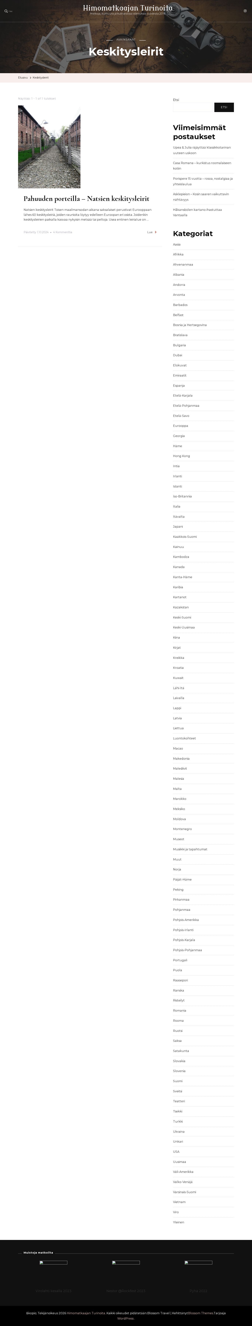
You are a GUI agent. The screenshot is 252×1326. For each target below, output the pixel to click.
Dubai (177, 355)
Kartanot (180, 597)
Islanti (177, 486)
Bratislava (180, 335)
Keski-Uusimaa (184, 627)
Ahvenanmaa (183, 264)
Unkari (178, 1141)
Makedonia (181, 758)
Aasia (177, 244)
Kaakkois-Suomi (185, 537)
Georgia (179, 436)
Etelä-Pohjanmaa (186, 405)
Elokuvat (180, 365)
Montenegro (182, 829)
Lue (150, 232)
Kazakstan (181, 607)
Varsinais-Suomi (184, 1192)
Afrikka (178, 254)
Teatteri (179, 1101)
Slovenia (179, 1071)
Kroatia (178, 668)
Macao (178, 748)
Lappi (177, 708)
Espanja (179, 385)
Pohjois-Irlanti (183, 930)
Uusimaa (179, 1162)
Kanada (179, 567)
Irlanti (177, 476)
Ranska (178, 990)
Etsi (176, 100)
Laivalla (178, 698)
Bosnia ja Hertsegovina (190, 325)
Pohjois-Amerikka (186, 920)
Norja (177, 869)
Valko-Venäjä (183, 1182)
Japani (178, 526)
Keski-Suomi (182, 617)
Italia (176, 506)
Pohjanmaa (181, 910)
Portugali (180, 960)
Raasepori (180, 980)
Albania (178, 274)
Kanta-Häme (182, 577)
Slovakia (179, 1061)
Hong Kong (181, 456)
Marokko (179, 799)
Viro (176, 1212)
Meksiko (179, 809)
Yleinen (178, 1222)
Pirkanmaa (181, 899)
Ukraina (179, 1131)
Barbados (180, 305)
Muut (177, 859)
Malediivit (180, 768)
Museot (178, 839)
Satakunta (181, 1051)
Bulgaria (179, 345)
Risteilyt (179, 1000)
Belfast (178, 315)
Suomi (177, 1081)
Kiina (176, 637)
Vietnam (179, 1202)
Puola (177, 970)
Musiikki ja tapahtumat (190, 849)
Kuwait (178, 678)
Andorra (179, 285)
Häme (177, 446)
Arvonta (179, 295)
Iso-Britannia (182, 496)
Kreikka (178, 658)
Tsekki (177, 1111)
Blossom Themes (200, 1313)
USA (176, 1152)
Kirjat (177, 647)
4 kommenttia (62, 232)
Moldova (179, 819)
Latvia (177, 718)
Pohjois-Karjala (184, 940)
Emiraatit (180, 375)
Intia (176, 466)
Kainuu (178, 547)
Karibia (178, 587)
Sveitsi (177, 1091)
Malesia (178, 778)
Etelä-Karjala (183, 395)
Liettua (178, 728)
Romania (179, 1010)
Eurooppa (180, 426)
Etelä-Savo (181, 416)
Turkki (178, 1121)
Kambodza (181, 557)
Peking (178, 889)
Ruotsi (177, 1031)
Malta (177, 789)
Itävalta (179, 516)
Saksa (177, 1041)
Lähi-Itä (178, 688)
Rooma (178, 1020)
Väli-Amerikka (183, 1172)
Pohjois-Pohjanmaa (187, 950)
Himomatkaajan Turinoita (128, 8)
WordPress (125, 1318)
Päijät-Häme (182, 879)
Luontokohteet (184, 738)
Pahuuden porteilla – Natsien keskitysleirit (86, 198)
